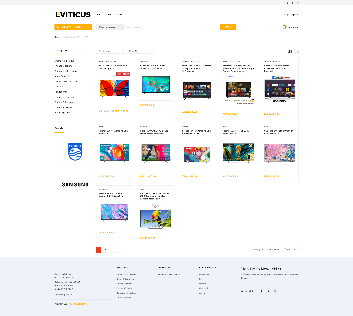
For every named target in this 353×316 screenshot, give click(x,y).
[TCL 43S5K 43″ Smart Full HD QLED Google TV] (114, 74)
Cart (201, 279)
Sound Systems (62, 112)
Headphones (60, 92)
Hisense (102, 127)
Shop (108, 15)
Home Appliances (63, 107)
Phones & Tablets (63, 66)
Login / (287, 14)
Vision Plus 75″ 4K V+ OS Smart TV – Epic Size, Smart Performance (196, 68)
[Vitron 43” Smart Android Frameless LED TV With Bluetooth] (280, 77)
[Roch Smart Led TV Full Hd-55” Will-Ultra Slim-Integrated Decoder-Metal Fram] (156, 204)
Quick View (114, 100)
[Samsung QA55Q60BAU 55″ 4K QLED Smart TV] (280, 139)
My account (204, 274)
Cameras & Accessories (66, 81)
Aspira (118, 15)
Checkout (203, 288)
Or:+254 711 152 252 (63, 289)
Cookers (58, 86)
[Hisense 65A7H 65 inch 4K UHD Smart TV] (114, 139)
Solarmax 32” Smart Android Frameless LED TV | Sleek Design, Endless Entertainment (238, 68)
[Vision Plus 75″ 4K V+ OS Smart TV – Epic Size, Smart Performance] (197, 77)
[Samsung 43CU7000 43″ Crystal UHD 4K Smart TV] (114, 202)
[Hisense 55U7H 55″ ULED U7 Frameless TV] (238, 139)
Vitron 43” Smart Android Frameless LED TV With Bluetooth (276, 68)
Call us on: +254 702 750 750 (67, 282)
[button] (284, 27)
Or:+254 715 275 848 (63, 285)
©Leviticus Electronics (79, 304)
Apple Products (62, 76)
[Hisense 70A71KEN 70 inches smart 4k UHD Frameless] (156, 139)
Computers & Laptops (65, 71)
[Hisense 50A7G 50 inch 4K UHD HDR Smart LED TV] (197, 139)
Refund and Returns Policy (170, 274)
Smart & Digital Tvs (64, 61)
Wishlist (202, 284)
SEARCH (228, 27)
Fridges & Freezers (64, 97)
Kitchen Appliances (125, 284)
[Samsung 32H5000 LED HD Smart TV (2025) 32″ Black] (156, 74)
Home (98, 15)
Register (295, 14)
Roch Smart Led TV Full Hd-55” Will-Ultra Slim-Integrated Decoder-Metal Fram (155, 196)
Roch (142, 189)
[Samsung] (75, 171)
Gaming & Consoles (64, 102)
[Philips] (75, 138)
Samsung (144, 61)
